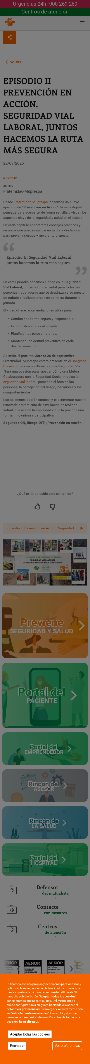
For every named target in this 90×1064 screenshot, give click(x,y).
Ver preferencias (67, 1045)
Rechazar (17, 1046)
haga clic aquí (28, 1021)
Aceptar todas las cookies (30, 1034)
